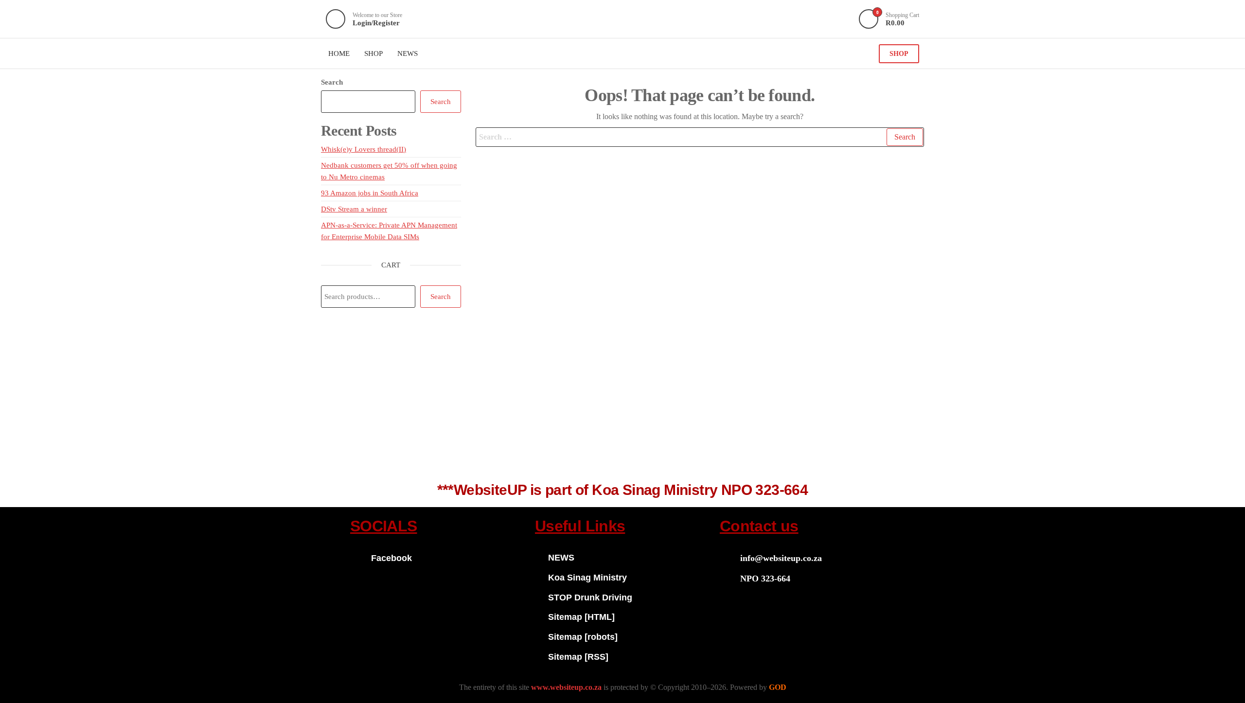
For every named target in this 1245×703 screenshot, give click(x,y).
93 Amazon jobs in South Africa (369, 193)
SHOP (898, 53)
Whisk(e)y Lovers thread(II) (363, 149)
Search (332, 82)
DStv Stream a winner (354, 209)
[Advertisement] (622, 400)
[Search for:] (700, 137)
